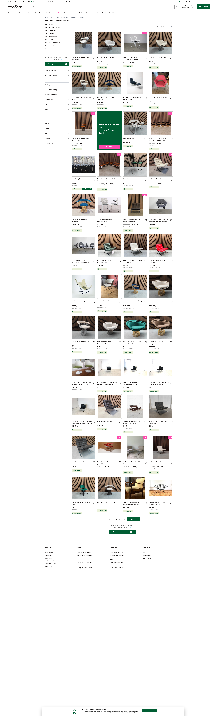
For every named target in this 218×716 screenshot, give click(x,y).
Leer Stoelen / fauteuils (116, 553)
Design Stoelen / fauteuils (84, 568)
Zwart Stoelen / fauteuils (117, 562)
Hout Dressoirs (147, 550)
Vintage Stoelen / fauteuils (84, 562)
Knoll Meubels (65, 17)
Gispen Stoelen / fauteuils (84, 555)
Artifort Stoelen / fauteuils (84, 553)
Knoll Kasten (48, 558)
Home (46, 17)
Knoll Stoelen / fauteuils (77, 17)
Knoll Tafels (48, 550)
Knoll (57, 17)
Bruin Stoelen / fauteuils (116, 565)
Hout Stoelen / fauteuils (116, 550)
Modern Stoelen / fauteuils (84, 565)
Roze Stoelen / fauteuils (116, 568)
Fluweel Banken (147, 555)
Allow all (149, 710)
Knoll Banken (48, 555)
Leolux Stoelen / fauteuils (84, 550)
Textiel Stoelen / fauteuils (117, 555)
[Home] (15, 7)
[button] (143, 2)
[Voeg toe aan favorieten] (94, 58)
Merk (52, 17)
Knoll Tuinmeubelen (50, 563)
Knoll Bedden (48, 566)
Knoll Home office (50, 561)
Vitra (144, 553)
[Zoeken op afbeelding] (176, 7)
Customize (149, 713)
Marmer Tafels (147, 558)
